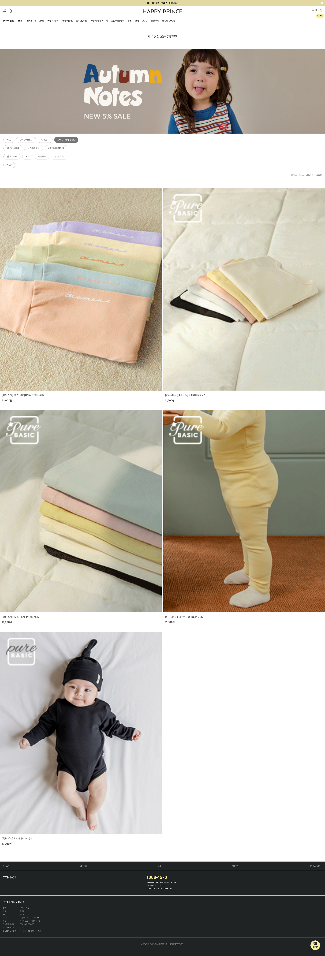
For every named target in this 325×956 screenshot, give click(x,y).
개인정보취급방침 (315, 866)
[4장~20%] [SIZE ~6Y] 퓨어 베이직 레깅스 (22, 617)
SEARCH (11, 11)
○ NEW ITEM (26, 139)
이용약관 (235, 866)
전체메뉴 (4, 11)
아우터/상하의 (13, 148)
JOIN (320, 11)
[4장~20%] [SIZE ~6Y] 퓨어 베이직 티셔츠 (185, 395)
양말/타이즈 (59, 156)
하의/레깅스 (67, 20)
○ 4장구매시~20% (66, 139)
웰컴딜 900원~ (169, 20)
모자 (137, 20)
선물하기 (155, 20)
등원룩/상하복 (117, 20)
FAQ (159, 866)
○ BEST (45, 139)
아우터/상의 (52, 20)
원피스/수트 (81, 20)
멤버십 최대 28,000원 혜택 (162, 3)
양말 (129, 20)
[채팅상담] (315, 945)
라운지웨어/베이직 (99, 20)
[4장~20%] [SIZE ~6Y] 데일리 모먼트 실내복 (23, 395)
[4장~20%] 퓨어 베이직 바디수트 (17, 838)
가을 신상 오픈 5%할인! (162, 36)
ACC (144, 20)
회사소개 (6, 866)
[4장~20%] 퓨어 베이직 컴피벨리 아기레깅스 (185, 617)
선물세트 (42, 156)
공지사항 (83, 866)
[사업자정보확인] (47, 931)
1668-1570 (157, 877)
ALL (9, 139)
